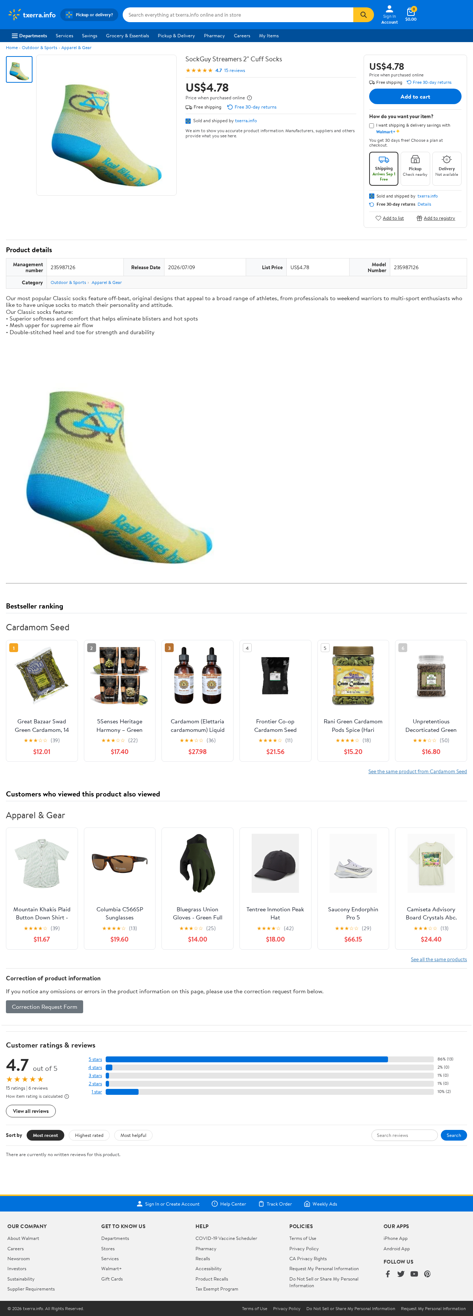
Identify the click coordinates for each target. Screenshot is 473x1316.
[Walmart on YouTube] (414, 1274)
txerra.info (246, 120)
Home (12, 47)
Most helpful (133, 1135)
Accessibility (208, 1268)
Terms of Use (302, 1238)
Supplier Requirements (31, 1288)
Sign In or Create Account (172, 1203)
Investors (16, 1268)
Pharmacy (214, 35)
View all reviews (31, 1110)
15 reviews (234, 70)
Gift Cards (112, 1278)
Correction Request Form (44, 1007)
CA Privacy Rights (308, 1258)
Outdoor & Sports (39, 47)
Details (424, 204)
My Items (269, 35)
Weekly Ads (325, 1203)
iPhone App (396, 1238)
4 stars (95, 1067)
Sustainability (21, 1278)
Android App (397, 1248)
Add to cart (415, 96)
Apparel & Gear (76, 47)
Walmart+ (111, 1268)
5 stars (95, 1059)
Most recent (45, 1135)
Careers (242, 35)
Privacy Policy (304, 1248)
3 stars (95, 1075)
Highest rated (89, 1135)
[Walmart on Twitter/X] (401, 1274)
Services (64, 35)
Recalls (202, 1258)
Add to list (393, 218)
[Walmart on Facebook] (388, 1274)
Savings (89, 35)
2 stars (95, 1083)
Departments (33, 35)
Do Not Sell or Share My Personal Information (350, 1308)
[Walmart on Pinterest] (427, 1274)
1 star (97, 1091)
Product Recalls (211, 1278)
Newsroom (18, 1258)
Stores (108, 1248)
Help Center (233, 1203)
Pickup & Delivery (176, 35)
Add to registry (439, 218)
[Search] (363, 14)
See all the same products (439, 959)
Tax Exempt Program (216, 1288)
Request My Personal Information (324, 1268)
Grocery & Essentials (127, 35)
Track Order (279, 1203)
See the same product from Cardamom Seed (417, 771)
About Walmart (23, 1238)
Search (454, 1135)
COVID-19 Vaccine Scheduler (226, 1238)
